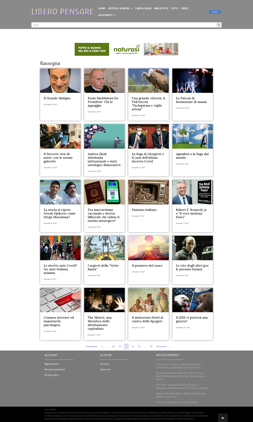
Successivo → (163, 346)
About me (105, 369)
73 (140, 346)
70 (120, 346)
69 (114, 346)
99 (152, 346)
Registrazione (52, 364)
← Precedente (90, 346)
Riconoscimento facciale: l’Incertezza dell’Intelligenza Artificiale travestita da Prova (181, 376)
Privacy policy (52, 375)
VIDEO (184, 8)
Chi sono (104, 364)
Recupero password (55, 369)
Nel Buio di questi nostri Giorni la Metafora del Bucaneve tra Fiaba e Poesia (182, 386)
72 (133, 346)
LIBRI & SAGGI (143, 8)
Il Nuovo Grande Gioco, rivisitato (177, 402)
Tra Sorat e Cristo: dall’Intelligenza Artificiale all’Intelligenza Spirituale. (179, 366)
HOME (101, 8)
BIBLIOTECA (161, 8)
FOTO (174, 8)
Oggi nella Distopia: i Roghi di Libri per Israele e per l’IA (181, 395)
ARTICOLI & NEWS (118, 8)
